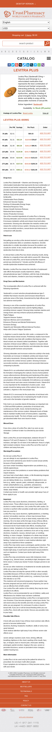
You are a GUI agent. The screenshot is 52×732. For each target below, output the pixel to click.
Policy (26, 701)
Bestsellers (26, 687)
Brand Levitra (28, 113)
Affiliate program (26, 717)
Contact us (26, 705)
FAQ (26, 696)
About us (26, 682)
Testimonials (26, 691)
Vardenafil (37, 104)
